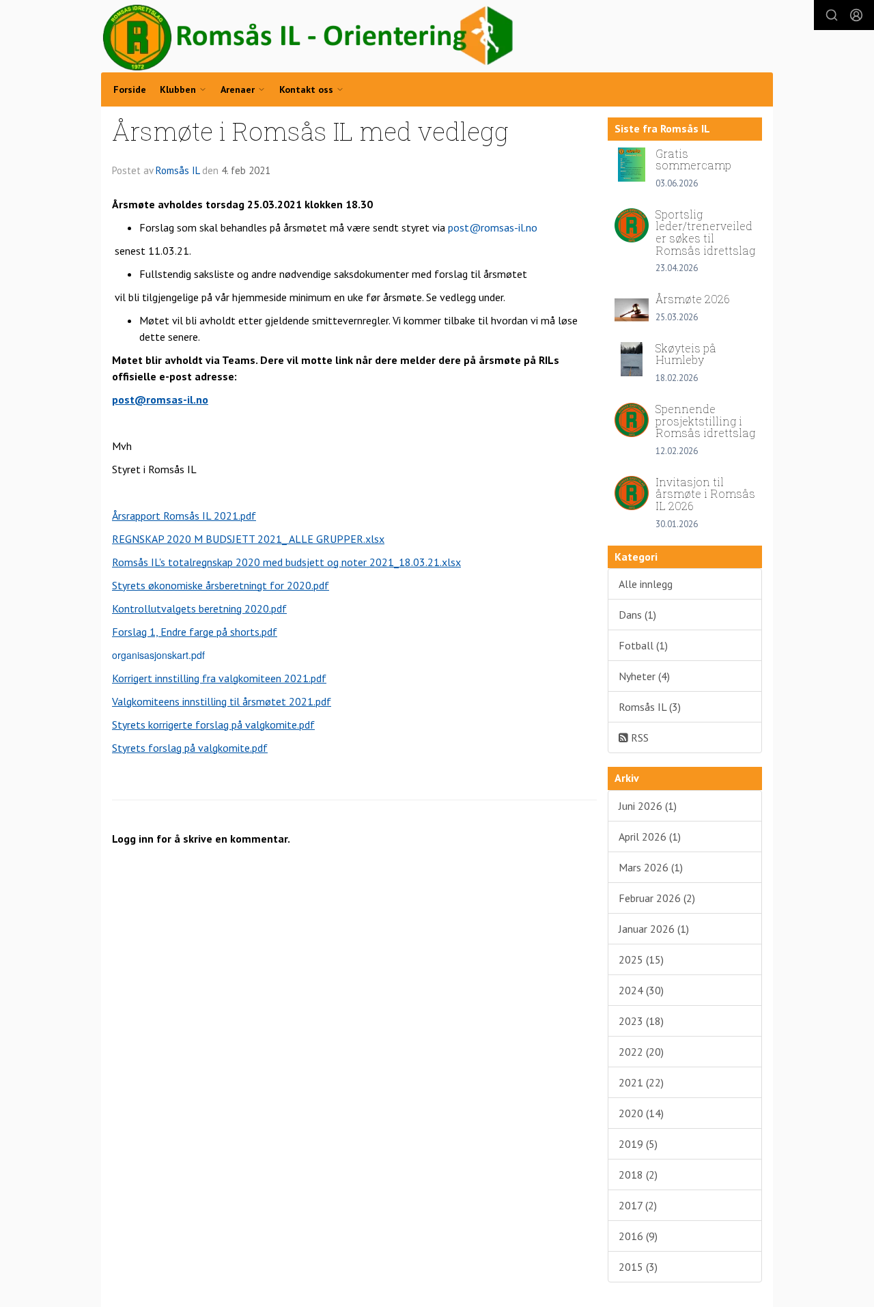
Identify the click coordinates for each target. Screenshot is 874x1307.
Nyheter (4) (644, 676)
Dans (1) (637, 614)
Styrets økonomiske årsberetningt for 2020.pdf (220, 585)
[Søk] (831, 15)
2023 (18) (641, 1021)
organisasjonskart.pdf (158, 655)
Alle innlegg (646, 584)
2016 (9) (638, 1236)
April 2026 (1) (650, 836)
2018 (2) (638, 1174)
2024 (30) (641, 990)
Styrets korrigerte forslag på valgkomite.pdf (213, 724)
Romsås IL (177, 170)
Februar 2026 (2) (657, 898)
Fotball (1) (643, 645)
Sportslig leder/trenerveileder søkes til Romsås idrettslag (705, 232)
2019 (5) (638, 1144)
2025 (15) (641, 959)
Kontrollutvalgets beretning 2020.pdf (199, 608)
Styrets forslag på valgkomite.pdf (190, 748)
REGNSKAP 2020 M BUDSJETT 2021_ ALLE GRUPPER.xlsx (248, 539)
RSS (638, 737)
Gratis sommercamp (693, 159)
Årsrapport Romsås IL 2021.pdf (184, 515)
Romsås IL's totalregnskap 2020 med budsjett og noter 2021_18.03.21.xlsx (286, 562)
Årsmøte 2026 (693, 299)
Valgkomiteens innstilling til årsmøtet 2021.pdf (221, 701)
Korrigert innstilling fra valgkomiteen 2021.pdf (219, 678)
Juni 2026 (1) (648, 806)
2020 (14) (641, 1113)
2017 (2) (638, 1205)
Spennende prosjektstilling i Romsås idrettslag (705, 421)
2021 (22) (641, 1082)
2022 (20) (641, 1051)
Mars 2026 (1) (651, 867)
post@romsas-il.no (492, 227)
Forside (129, 89)
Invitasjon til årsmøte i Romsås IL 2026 (705, 494)
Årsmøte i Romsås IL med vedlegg (310, 130)
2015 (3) (638, 1267)
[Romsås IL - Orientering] (308, 37)
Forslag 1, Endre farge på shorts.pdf (194, 631)
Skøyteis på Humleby (686, 354)
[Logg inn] (856, 15)
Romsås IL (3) (650, 707)
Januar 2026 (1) (654, 929)
